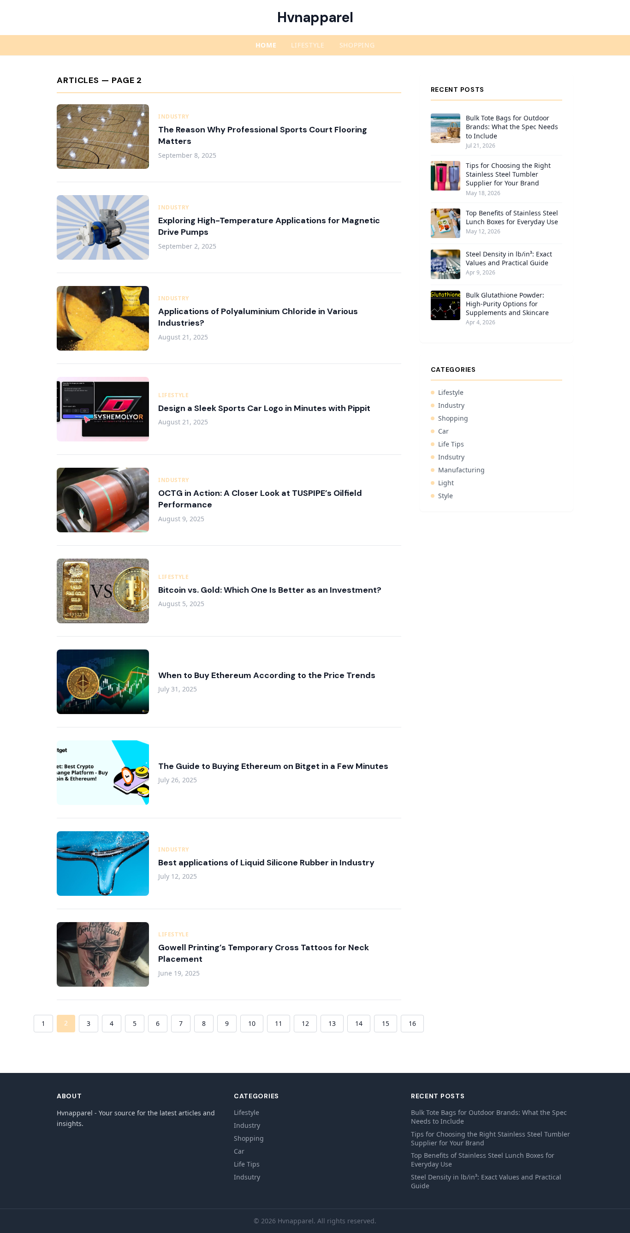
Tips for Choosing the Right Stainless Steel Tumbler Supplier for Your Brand (508, 174)
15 (385, 1023)
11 (278, 1023)
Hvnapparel (315, 17)
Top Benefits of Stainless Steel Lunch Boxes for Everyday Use (512, 217)
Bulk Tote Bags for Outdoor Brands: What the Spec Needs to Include (512, 126)
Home (266, 45)
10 (252, 1023)
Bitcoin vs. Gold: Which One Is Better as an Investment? (269, 590)
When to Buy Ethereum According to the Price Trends (266, 675)
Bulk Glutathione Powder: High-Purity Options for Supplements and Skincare (507, 304)
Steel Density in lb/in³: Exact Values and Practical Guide (509, 258)
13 (332, 1023)
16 (412, 1023)
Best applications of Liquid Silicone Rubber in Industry (266, 862)
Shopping (357, 45)
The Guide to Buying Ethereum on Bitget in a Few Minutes (273, 766)
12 (305, 1023)
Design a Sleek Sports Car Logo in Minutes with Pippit (264, 408)
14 (359, 1023)
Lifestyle (307, 45)
